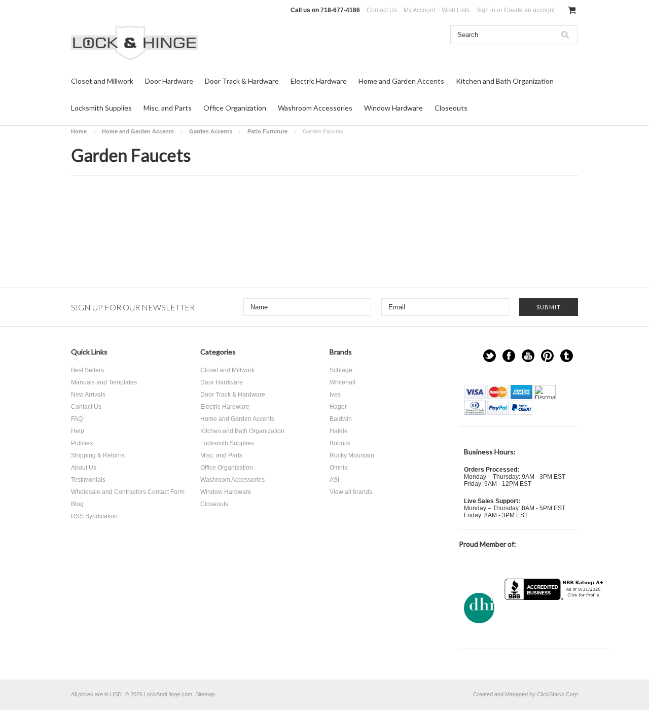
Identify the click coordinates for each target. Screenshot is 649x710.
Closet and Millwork (102, 81)
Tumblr (566, 355)
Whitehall (342, 382)
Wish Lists (456, 10)
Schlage (341, 370)
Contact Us (382, 10)
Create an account (529, 10)
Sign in (485, 10)
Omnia (339, 467)
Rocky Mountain (352, 455)
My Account (419, 10)
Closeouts (451, 107)
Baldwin (341, 418)
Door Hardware (169, 81)
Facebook (508, 355)
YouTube (528, 355)
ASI (334, 479)
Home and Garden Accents (401, 81)
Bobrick (340, 443)
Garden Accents (210, 131)
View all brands (351, 491)
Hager (338, 406)
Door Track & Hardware (242, 81)
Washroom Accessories (315, 107)
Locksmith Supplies (101, 107)
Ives (335, 394)
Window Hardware (393, 107)
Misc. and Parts (167, 107)
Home (79, 131)
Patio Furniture (267, 131)
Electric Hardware (319, 81)
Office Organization (234, 107)
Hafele (339, 431)
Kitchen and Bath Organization (505, 81)
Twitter (489, 355)
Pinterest (547, 355)
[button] (555, 619)
